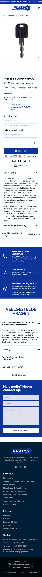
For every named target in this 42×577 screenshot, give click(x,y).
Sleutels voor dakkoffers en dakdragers (19, 481)
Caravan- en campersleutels (14, 491)
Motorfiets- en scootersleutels (15, 494)
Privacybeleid (10, 572)
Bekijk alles (32, 234)
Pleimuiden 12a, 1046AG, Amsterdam (23, 539)
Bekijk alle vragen (19, 375)
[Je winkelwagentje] (39, 8)
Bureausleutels (9, 485)
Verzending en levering (15, 225)
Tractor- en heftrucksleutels (14, 501)
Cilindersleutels (9, 504)
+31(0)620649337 (19, 546)
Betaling (6, 515)
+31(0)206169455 (18, 543)
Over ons (7, 525)
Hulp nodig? (23, 165)
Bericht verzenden (21, 430)
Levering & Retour (10, 522)
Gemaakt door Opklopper (19, 567)
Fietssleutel (9, 74)
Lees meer (8, 93)
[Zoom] (39, 58)
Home (4, 16)
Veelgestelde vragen (11, 528)
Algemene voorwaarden (27, 572)
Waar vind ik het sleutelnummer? (17, 126)
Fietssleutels (8, 478)
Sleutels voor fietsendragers (14, 488)
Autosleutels (8, 498)
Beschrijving (10, 172)
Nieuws (6, 519)
